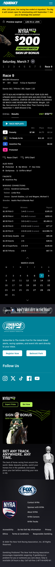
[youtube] (37, 378)
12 (27, 280)
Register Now (12, 353)
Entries (6, 113)
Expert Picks (10, 404)
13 (34, 280)
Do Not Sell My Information (29, 529)
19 (27, 285)
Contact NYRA (33, 502)
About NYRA (33, 512)
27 (34, 290)
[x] (13, 378)
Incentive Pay (15, 144)
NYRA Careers (33, 516)
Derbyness (9, 170)
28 (41, 290)
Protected (13, 150)
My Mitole (23, 167)
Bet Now (26, 404)
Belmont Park (36, 353)
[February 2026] (27, 258)
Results (15, 113)
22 (48, 285)
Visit (41, 113)
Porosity (12, 132)
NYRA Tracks (33, 521)
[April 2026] (27, 300)
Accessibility (8, 529)
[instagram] (5, 378)
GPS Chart (30, 157)
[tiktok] (21, 378)
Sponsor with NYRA (36, 507)
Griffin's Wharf (25, 170)
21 (41, 285)
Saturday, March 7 (16, 61)
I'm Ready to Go (16, 138)
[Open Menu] (50, 3)
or (32, 21)
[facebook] (29, 378)
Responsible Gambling (42, 534)
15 (48, 280)
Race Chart (12, 157)
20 (34, 285)
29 (48, 290)
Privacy (48, 529)
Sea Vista (36, 167)
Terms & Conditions (20, 534)
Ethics (5, 534)
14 (41, 280)
